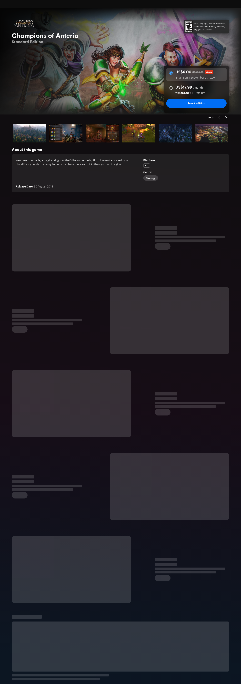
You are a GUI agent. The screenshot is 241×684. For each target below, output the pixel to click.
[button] (29, 133)
